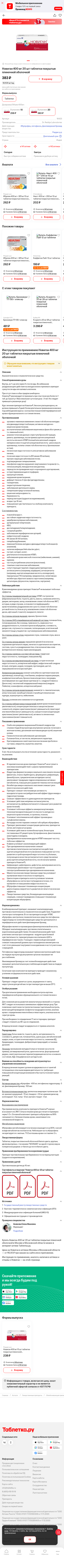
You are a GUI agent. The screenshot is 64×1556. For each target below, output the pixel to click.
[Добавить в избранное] (28, 173)
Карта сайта (7, 1484)
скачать (58, 8)
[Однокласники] (10, 1442)
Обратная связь (9, 1495)
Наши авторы (38, 1489)
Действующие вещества (12, 1502)
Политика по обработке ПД (13, 1473)
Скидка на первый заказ (12, 1506)
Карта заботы (38, 1478)
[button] (28, 60)
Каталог (19, 1554)
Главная (6, 1554)
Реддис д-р (57, 132)
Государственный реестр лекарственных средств (25, 1205)
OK (30, 1539)
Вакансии (37, 1474)
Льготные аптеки (40, 1493)
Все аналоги (52, 164)
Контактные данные (41, 1467)
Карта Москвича (40, 1481)
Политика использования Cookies (16, 1477)
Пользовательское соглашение (15, 1469)
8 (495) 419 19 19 (9, 1491)
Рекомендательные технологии (15, 1480)
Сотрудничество (40, 1485)
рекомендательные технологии (30, 1528)
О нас (35, 1463)
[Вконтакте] (4, 1442)
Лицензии (37, 1470)
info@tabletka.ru (9, 1488)
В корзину (47, 79)
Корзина (32, 1554)
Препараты (7, 1499)
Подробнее (18, 1231)
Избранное (45, 1554)
